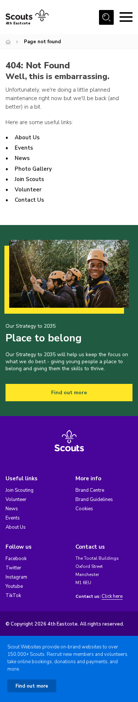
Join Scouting (19, 490)
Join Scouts (29, 179)
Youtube (14, 586)
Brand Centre (89, 490)
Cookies (84, 508)
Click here (112, 596)
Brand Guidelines (94, 499)
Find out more (69, 392)
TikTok (13, 595)
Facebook (16, 558)
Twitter (13, 568)
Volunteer (28, 189)
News (22, 158)
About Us (27, 137)
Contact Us (29, 200)
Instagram (16, 577)
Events (24, 147)
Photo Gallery (33, 169)
